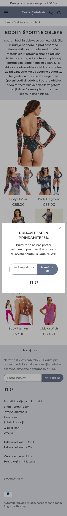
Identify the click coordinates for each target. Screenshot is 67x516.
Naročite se (47, 269)
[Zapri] (60, 228)
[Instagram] (36, 282)
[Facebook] (31, 282)
